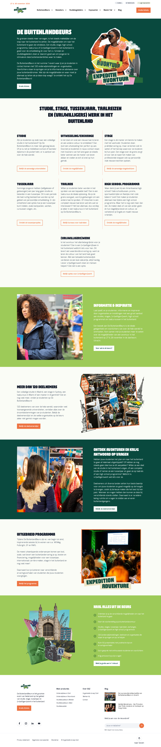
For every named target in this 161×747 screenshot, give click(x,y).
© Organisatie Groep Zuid (70, 740)
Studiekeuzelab (61, 706)
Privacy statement (23, 740)
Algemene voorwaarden (40, 740)
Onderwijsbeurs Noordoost (65, 697)
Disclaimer (55, 740)
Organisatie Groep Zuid (90, 693)
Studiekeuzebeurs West (64, 703)
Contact (85, 700)
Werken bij (86, 697)
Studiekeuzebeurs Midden (65, 700)
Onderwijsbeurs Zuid (63, 693)
